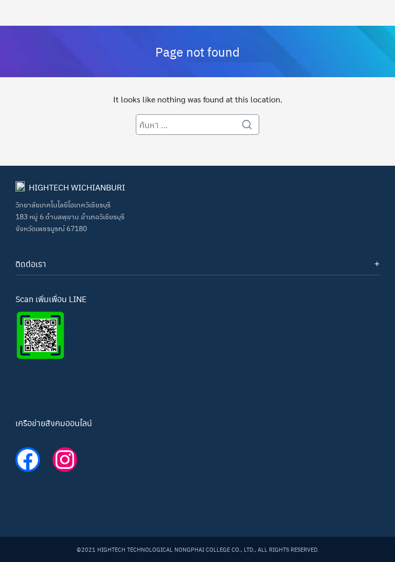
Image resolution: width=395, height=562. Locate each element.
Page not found (197, 51)
